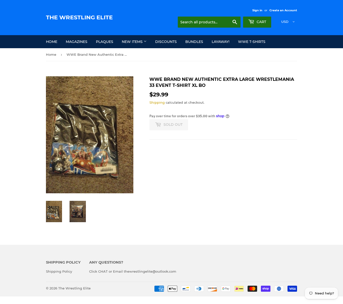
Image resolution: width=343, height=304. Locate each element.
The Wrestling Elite (79, 17)
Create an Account (283, 10)
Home (51, 41)
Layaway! (221, 41)
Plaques (104, 41)
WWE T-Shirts (251, 41)
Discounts (166, 41)
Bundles (194, 41)
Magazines (76, 41)
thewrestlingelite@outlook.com (150, 271)
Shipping (157, 102)
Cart (261, 22)
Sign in (257, 10)
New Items (133, 41)
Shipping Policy (59, 271)
